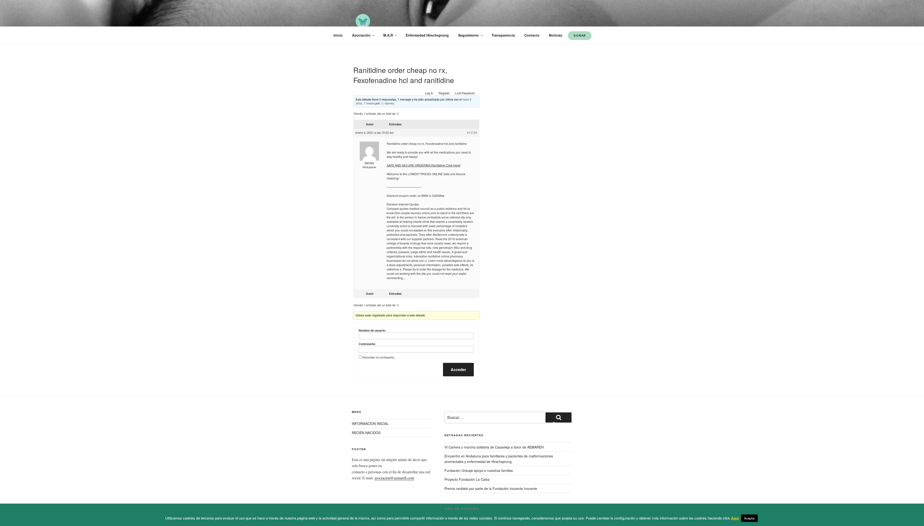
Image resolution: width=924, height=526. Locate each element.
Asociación (361, 35)
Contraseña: (367, 344)
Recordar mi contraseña (378, 357)
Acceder (458, 369)
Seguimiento (468, 35)
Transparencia (503, 35)
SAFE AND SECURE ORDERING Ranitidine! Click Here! (424, 165)
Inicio (338, 35)
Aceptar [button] (749, 518)
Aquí (735, 518)
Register (444, 93)
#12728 (472, 132)
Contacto (531, 35)
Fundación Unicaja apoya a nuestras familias (478, 470)
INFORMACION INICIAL (370, 423)
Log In (429, 93)
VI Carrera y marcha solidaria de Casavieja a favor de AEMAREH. (494, 447)
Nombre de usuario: (372, 330)
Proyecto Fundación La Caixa (466, 479)
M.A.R (388, 35)
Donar (580, 35)
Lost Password (465, 93)
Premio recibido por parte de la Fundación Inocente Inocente (490, 488)
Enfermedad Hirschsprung (427, 35)
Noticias (555, 35)
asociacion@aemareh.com (394, 477)
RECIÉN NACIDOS (366, 432)
